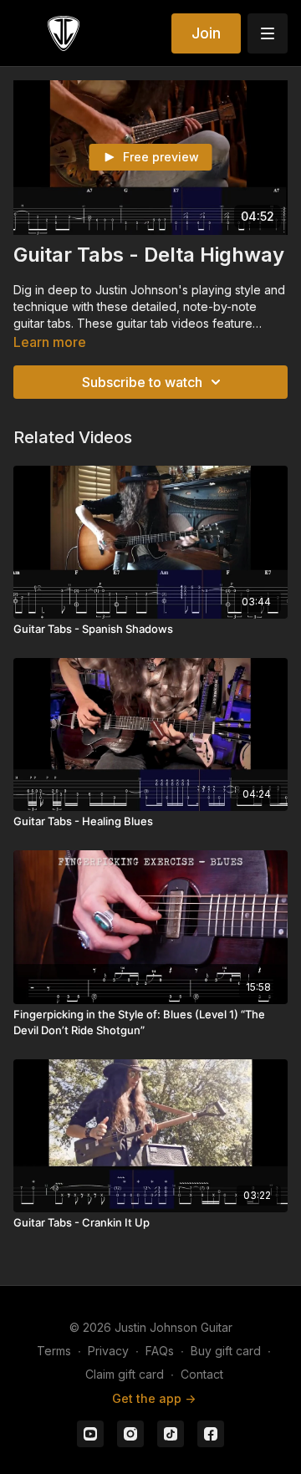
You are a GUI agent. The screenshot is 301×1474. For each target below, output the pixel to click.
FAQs (159, 1351)
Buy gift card (226, 1351)
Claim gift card (124, 1374)
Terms (54, 1351)
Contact (202, 1374)
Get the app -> (154, 1398)
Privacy (108, 1351)
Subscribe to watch (142, 382)
